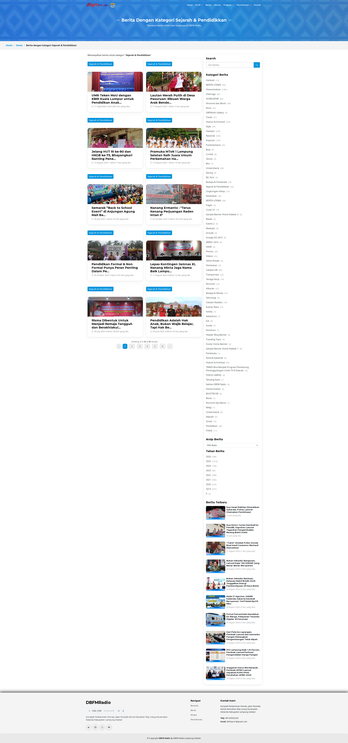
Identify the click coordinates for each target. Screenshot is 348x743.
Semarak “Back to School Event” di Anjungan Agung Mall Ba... (113, 211)
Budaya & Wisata (217, 293)
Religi (210, 407)
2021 (211, 479)
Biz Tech (212, 177)
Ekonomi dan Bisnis (218, 103)
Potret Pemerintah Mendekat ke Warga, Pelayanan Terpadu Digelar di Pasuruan (242, 616)
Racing (211, 172)
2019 (211, 488)
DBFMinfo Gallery (216, 112)
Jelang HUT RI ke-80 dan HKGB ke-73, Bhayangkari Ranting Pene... (112, 155)
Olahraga (213, 94)
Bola (210, 149)
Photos (212, 251)
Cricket (211, 154)
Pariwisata (213, 353)
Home (190, 5)
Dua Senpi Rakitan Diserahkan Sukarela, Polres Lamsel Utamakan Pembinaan (242, 509)
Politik (211, 430)
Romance (212, 330)
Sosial (211, 421)
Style (210, 126)
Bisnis (210, 398)
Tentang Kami (214, 379)
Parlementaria (215, 144)
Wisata (217, 5)
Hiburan (212, 288)
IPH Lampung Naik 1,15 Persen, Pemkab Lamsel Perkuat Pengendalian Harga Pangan (243, 652)
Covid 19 (212, 209)
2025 (211, 461)
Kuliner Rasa (214, 306)
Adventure (213, 316)
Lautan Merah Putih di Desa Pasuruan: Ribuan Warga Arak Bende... (172, 99)
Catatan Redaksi (216, 302)
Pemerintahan (216, 89)
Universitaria (215, 168)
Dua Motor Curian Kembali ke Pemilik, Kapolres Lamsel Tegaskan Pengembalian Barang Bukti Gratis (242, 529)
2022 (211, 475)
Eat (209, 320)
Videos (211, 256)
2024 (211, 465)
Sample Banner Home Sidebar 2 (224, 214)
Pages (211, 205)
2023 (210, 470)
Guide (210, 325)
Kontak (257, 5)
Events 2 (212, 223)
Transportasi (214, 274)
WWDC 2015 (214, 242)
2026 (211, 456)
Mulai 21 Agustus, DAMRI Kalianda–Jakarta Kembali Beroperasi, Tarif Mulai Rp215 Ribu (242, 600)
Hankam (212, 80)
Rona (211, 107)
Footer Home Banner (218, 344)
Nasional (213, 135)
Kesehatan (213, 195)
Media (211, 219)
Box (209, 163)
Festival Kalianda (216, 357)
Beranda (194, 706)
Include (211, 232)
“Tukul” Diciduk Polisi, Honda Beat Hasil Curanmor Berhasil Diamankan (242, 545)
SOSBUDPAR (214, 98)
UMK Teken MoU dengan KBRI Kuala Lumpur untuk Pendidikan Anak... (113, 99)
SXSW (210, 246)
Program (227, 5)
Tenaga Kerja (215, 279)
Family (211, 311)
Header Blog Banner (218, 334)
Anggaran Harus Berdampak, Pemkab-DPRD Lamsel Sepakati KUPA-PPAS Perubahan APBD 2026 (242, 671)
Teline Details (214, 260)
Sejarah (211, 416)
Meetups (212, 228)
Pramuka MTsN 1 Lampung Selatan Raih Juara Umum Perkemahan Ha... (171, 155)
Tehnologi (213, 297)
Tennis (211, 158)
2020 (211, 484)
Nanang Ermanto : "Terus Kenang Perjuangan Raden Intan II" (171, 211)
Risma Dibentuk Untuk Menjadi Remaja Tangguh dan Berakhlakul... (112, 324)
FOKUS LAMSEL (215, 375)
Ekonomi (213, 283)
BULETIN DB (214, 393)
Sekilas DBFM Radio (217, 384)
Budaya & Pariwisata (219, 182)
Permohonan (243, 5)
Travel (211, 117)
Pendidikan (214, 425)
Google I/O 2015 (216, 237)
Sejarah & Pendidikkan (220, 186)
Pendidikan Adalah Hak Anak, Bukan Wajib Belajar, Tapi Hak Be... (172, 324)
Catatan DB (214, 269)
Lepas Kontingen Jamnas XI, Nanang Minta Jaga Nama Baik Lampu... (173, 267)
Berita (208, 5)
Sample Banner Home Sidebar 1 (224, 348)
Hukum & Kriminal (218, 121)
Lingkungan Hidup (217, 191)
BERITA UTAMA (216, 84)
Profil (198, 5)
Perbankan (213, 265)
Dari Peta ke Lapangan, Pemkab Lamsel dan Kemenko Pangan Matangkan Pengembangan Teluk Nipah (243, 636)
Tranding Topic (215, 339)
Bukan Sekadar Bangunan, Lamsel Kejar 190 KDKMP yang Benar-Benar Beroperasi (242, 563)
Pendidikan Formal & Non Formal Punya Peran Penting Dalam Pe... (115, 267)
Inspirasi (213, 140)
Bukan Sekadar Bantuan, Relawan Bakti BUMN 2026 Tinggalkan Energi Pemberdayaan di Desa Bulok (242, 582)
